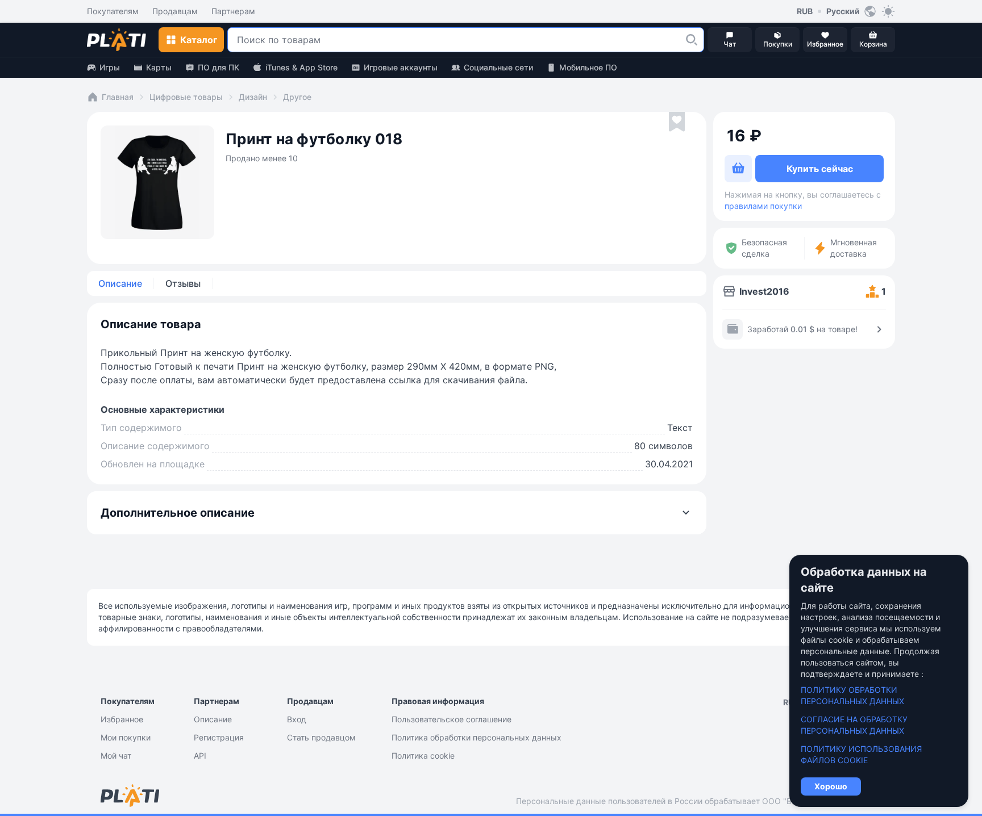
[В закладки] (676, 122)
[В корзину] (738, 168)
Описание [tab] (120, 283)
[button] (691, 39)
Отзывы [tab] (183, 283)
